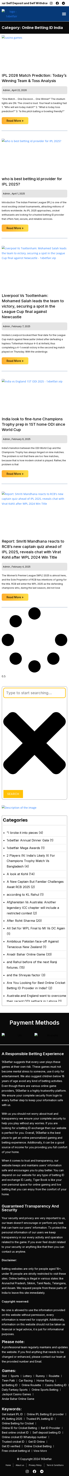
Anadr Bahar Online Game (26, 954)
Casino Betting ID (56, 1385)
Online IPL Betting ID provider (45, 1414)
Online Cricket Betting (38, 1446)
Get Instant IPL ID (12, 1414)
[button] (64, 14)
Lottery (27, 1376)
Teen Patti (8, 1380)
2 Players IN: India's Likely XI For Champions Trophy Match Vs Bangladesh (31, 861)
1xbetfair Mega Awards (23, 848)
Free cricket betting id (16, 1450)
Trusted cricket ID (13, 1441)
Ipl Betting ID (10, 1385)
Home (8, 1465)
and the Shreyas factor (23, 975)
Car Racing (26, 1380)
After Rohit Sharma (21, 921)
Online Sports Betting (45, 1389)
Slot (4, 1376)
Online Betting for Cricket (18, 1423)
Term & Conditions (55, 1465)
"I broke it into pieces (22, 833)
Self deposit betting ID (47, 1432)
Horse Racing (45, 1380)
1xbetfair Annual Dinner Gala (28, 840)
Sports (15, 1376)
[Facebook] (57, 3)
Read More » (15, 120)
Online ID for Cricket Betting (19, 1428)
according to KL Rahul (23, 894)
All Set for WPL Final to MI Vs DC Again (36, 928)
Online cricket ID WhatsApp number (24, 1437)
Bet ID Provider (50, 1428)
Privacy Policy (35, 1465)
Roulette (54, 1376)
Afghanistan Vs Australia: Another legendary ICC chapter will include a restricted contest (33, 907)
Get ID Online (36, 1441)
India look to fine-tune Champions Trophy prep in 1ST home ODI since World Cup (33, 424)
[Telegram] (63, 3)
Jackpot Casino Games (16, 1394)
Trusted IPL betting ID (39, 1418)
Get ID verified (11, 1446)
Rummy (40, 1376)
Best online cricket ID (15, 1432)
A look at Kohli (17, 874)
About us (20, 1465)
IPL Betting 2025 (12, 1418)
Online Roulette (31, 1385)
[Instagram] (51, 3)
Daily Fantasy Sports (15, 1389)
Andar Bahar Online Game (18, 1398)
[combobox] (34, 693)
